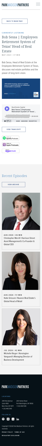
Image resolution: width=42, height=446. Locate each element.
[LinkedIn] (18, 419)
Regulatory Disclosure (10, 435)
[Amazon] (13, 419)
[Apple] (8, 419)
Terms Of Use (19, 432)
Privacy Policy (7, 432)
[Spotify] (3, 419)
